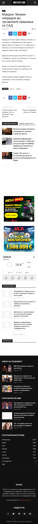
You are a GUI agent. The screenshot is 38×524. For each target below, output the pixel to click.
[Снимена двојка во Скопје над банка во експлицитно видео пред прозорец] (7, 415)
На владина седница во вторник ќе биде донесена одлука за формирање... (23, 388)
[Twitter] (14, 514)
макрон (18, 89)
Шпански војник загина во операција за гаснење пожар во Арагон (24, 131)
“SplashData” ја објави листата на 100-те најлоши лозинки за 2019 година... (24, 293)
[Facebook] (8, 514)
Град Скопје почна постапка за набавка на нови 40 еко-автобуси (24, 304)
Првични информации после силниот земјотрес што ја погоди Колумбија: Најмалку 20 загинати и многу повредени (24, 143)
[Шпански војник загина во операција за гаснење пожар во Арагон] (7, 131)
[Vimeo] (19, 514)
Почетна (4, 7)
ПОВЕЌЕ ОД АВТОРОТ (26, 123)
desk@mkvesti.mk (25, 500)
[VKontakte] (24, 514)
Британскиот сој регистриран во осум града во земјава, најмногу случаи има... (24, 314)
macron (12, 89)
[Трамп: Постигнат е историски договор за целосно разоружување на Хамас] (7, 155)
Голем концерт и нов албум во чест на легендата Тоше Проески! (9, 113)
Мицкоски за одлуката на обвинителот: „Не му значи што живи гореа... (24, 378)
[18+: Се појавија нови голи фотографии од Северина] (7, 426)
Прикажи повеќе (18, 334)
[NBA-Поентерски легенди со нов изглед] (7, 368)
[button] (35, 3)
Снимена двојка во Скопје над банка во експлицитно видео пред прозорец (24, 415)
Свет (10, 7)
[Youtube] (30, 514)
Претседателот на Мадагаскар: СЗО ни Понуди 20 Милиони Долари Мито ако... (25, 405)
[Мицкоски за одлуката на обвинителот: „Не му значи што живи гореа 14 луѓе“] (7, 378)
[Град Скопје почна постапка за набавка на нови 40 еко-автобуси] (7, 304)
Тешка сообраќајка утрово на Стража (29, 111)
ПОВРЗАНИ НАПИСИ (10, 123)
